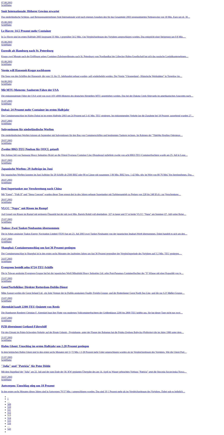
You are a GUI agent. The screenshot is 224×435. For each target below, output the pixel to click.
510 (9, 407)
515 (9, 420)
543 (9, 429)
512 (9, 412)
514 (9, 418)
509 (9, 404)
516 (9, 423)
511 (9, 410)
